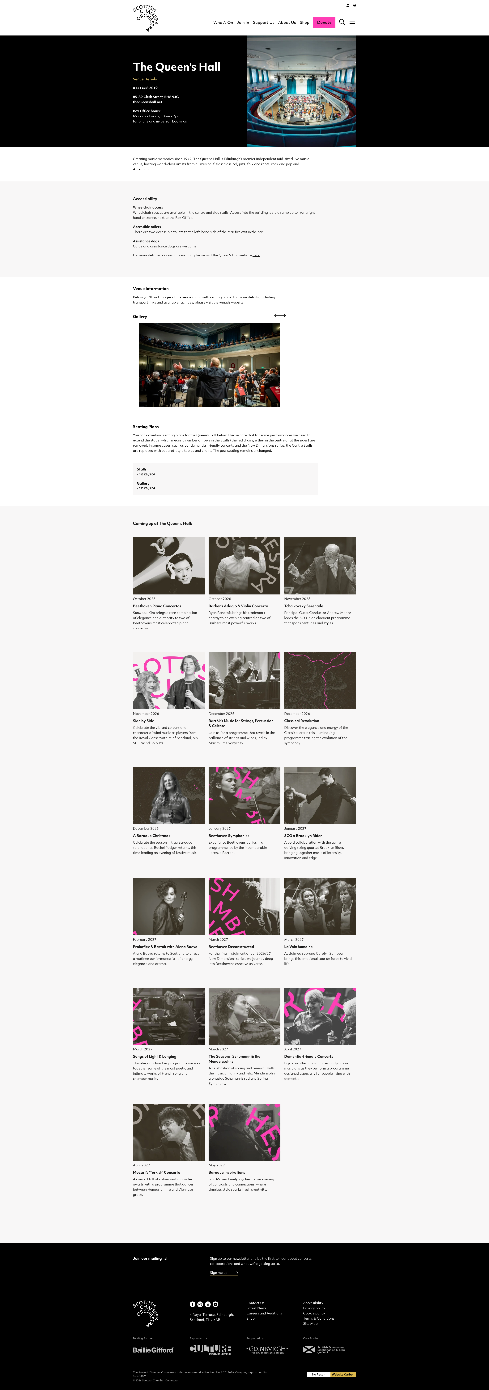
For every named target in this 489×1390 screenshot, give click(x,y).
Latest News (256, 1308)
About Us (287, 23)
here (256, 255)
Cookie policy (314, 1313)
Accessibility (313, 1303)
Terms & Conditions (318, 1318)
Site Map (310, 1323)
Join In (243, 23)
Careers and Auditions (264, 1313)
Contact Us (255, 1303)
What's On (223, 23)
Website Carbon (343, 1374)
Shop (304, 23)
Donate (324, 23)
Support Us (263, 23)
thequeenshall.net (147, 102)
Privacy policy (314, 1308)
